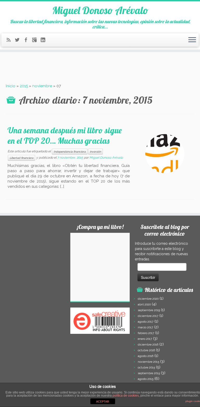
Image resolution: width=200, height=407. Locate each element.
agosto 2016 (145, 356)
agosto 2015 (145, 379)
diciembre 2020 (148, 298)
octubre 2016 (146, 350)
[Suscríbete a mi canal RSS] (10, 41)
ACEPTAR (102, 401)
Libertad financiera (21, 157)
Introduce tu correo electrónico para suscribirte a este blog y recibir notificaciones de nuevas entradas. (161, 251)
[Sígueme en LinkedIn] (44, 41)
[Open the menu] (192, 40)
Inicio (10, 86)
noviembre (42, 86)
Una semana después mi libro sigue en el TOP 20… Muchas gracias (65, 135)
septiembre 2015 (149, 373)
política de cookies (126, 395)
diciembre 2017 (148, 316)
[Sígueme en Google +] (36, 41)
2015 (24, 86)
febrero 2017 (146, 333)
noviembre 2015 (148, 362)
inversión (95, 151)
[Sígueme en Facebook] (27, 41)
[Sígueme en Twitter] (19, 41)
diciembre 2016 (148, 344)
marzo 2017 (145, 327)
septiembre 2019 (149, 310)
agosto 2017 (145, 321)
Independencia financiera (70, 151)
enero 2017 (145, 339)
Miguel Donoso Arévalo (100, 10)
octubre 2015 (146, 367)
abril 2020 (144, 304)
